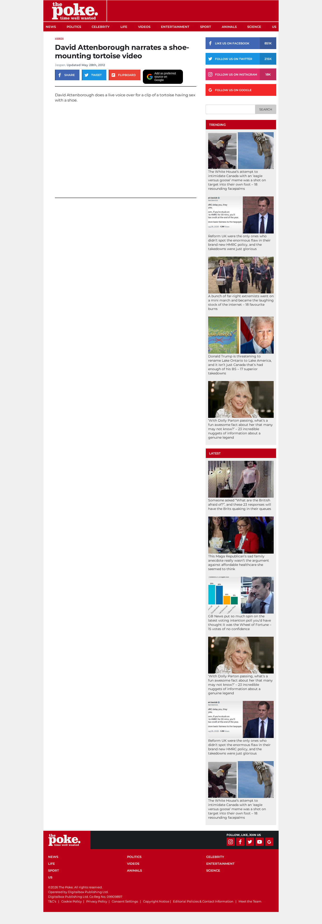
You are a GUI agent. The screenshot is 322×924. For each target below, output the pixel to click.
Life (123, 27)
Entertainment (175, 27)
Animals (229, 27)
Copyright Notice (156, 901)
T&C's (52, 901)
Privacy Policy (96, 901)
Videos (144, 27)
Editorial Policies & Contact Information (203, 901)
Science (254, 27)
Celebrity (101, 27)
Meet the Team (250, 901)
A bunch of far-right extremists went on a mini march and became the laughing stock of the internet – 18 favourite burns (241, 302)
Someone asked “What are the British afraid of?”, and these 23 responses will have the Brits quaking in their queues (239, 504)
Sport (205, 27)
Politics (74, 27)
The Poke (75, 10)
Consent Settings (125, 901)
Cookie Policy (71, 901)
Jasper (60, 65)
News (51, 27)
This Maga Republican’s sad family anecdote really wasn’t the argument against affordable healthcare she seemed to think (238, 562)
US (274, 27)
